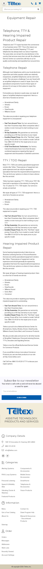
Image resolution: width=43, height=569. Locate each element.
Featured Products (8, 497)
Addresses (5, 544)
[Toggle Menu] (4, 3)
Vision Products (26, 490)
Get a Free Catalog (8, 512)
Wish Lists (5, 548)
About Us (5, 516)
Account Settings (8, 555)
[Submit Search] (38, 9)
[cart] (40, 3)
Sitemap (5, 525)
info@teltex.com (11, 450)
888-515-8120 (10, 446)
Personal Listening (8, 481)
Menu (4, 509)
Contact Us (24, 509)
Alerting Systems (8, 468)
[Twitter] (7, 455)
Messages (5, 541)
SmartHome (24, 481)
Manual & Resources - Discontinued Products (27, 518)
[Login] (36, 3)
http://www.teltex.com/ (13, 357)
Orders (4, 537)
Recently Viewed (8, 552)
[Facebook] (3, 455)
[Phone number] (33, 3)
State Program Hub (27, 512)
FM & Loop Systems (9, 475)
